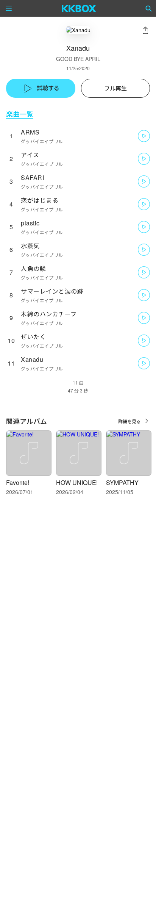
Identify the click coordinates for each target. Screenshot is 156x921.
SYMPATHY (122, 482)
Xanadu (32, 359)
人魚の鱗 (33, 268)
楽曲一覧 (19, 114)
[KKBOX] (79, 8)
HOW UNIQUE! (77, 482)
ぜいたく (33, 336)
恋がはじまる (39, 200)
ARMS (30, 132)
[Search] (148, 8)
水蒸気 (30, 245)
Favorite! (17, 482)
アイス (30, 154)
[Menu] (8, 8)
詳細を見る (129, 421)
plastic (30, 223)
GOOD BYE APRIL (78, 59)
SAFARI (32, 177)
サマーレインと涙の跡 (52, 291)
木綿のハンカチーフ (49, 314)
